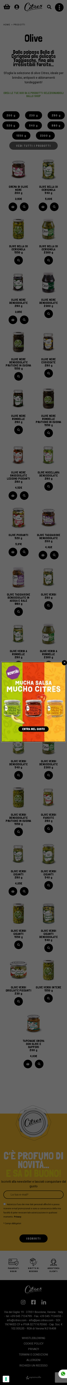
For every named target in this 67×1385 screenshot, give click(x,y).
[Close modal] (64, 662)
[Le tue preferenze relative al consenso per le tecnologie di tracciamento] (6, 1379)
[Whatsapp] (62, 1374)
